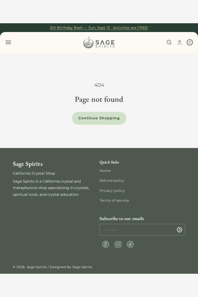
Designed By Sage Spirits (71, 267)
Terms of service (114, 200)
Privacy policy (112, 190)
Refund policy (112, 180)
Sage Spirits (37, 267)
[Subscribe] (179, 230)
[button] (8, 42)
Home (105, 170)
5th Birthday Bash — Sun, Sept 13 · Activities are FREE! (99, 27)
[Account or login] (179, 42)
